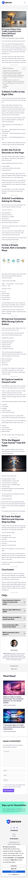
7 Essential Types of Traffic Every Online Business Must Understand (14, 727)
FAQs (5, 87)
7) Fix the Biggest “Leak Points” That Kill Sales (13, 81)
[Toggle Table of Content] (23, 68)
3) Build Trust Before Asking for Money (12, 73)
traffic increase (17, 584)
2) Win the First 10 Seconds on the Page (12, 72)
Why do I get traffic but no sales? (12, 610)
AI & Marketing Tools (14, 842)
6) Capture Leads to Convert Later (11, 80)
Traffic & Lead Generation (8, 38)
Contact (14, 836)
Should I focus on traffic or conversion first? (12, 618)
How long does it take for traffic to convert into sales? (11, 602)
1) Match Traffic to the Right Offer (10, 70)
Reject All (13, 868)
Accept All (14, 871)
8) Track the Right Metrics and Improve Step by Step (13, 84)
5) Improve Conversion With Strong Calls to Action (13, 77)
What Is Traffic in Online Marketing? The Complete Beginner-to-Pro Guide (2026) (13, 700)
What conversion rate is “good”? (11, 633)
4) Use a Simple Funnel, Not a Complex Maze (13, 75)
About (14, 834)
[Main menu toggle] (24, 2)
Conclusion (5, 86)
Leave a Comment (19, 38)
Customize (14, 865)
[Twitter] (17, 827)
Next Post (14, 669)
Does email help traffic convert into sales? (10, 626)
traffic (6, 386)
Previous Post (14, 666)
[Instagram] (11, 827)
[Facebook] (14, 827)
